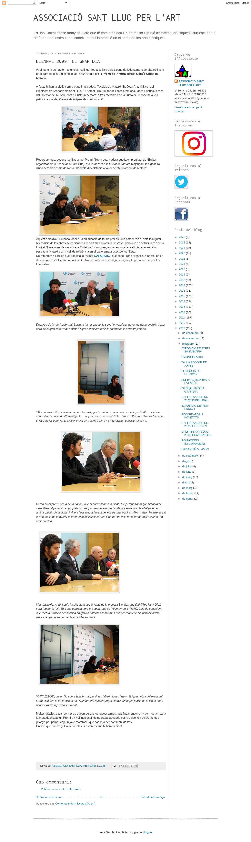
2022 (182, 258)
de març (187, 487)
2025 (182, 242)
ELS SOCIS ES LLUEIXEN (190, 372)
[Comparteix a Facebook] (132, 766)
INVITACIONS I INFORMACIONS (193, 442)
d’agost (187, 461)
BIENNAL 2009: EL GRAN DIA (193, 390)
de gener (188, 498)
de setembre (190, 455)
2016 (182, 290)
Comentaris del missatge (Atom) (75, 803)
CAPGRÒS (101, 255)
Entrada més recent (49, 797)
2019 (182, 274)
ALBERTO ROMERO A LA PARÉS (195, 381)
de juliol (187, 466)
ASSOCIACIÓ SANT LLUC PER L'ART (106, 17)
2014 (182, 301)
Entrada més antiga (153, 797)
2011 (182, 317)
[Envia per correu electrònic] (121, 766)
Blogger (147, 832)
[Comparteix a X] (128, 766)
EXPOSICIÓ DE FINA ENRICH (194, 407)
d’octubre (188, 343)
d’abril (186, 482)
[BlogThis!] (124, 766)
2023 (182, 253)
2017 (182, 285)
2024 (182, 247)
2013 (182, 306)
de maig (187, 477)
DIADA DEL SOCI (192, 357)
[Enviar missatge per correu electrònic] (113, 765)
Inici (101, 797)
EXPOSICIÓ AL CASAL (195, 448)
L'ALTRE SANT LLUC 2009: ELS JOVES (194, 424)
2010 (182, 322)
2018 (182, 280)
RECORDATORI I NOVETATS (192, 416)
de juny (187, 471)
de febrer (188, 493)
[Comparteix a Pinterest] (136, 766)
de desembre (190, 332)
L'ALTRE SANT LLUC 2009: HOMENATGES (196, 433)
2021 (182, 263)
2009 (182, 328)
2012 (182, 312)
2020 (182, 269)
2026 (182, 237)
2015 (182, 296)
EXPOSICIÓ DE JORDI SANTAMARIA (195, 350)
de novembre (190, 338)
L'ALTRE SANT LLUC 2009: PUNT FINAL (194, 398)
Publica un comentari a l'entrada (61, 789)
